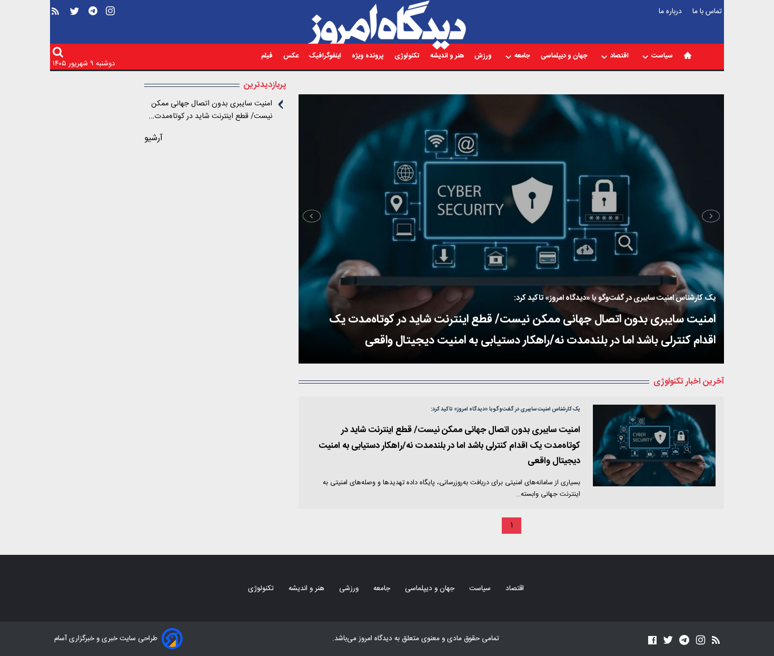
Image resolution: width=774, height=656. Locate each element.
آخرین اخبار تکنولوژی (688, 382)
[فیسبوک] (652, 640)
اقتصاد (620, 57)
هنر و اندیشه (447, 57)
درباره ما (671, 11)
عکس (291, 57)
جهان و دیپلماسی (565, 57)
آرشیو (153, 138)
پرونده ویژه (368, 57)
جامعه (523, 57)
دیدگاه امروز (374, 638)
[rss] (55, 27)
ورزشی (350, 588)
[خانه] (687, 55)
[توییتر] (74, 27)
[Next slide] (312, 216)
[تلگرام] (92, 27)
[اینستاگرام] (110, 27)
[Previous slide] (711, 216)
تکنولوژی (407, 57)
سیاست (662, 57)
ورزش (483, 57)
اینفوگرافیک (326, 57)
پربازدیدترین (265, 85)
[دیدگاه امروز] (387, 25)
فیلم (267, 57)
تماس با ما (708, 11)
